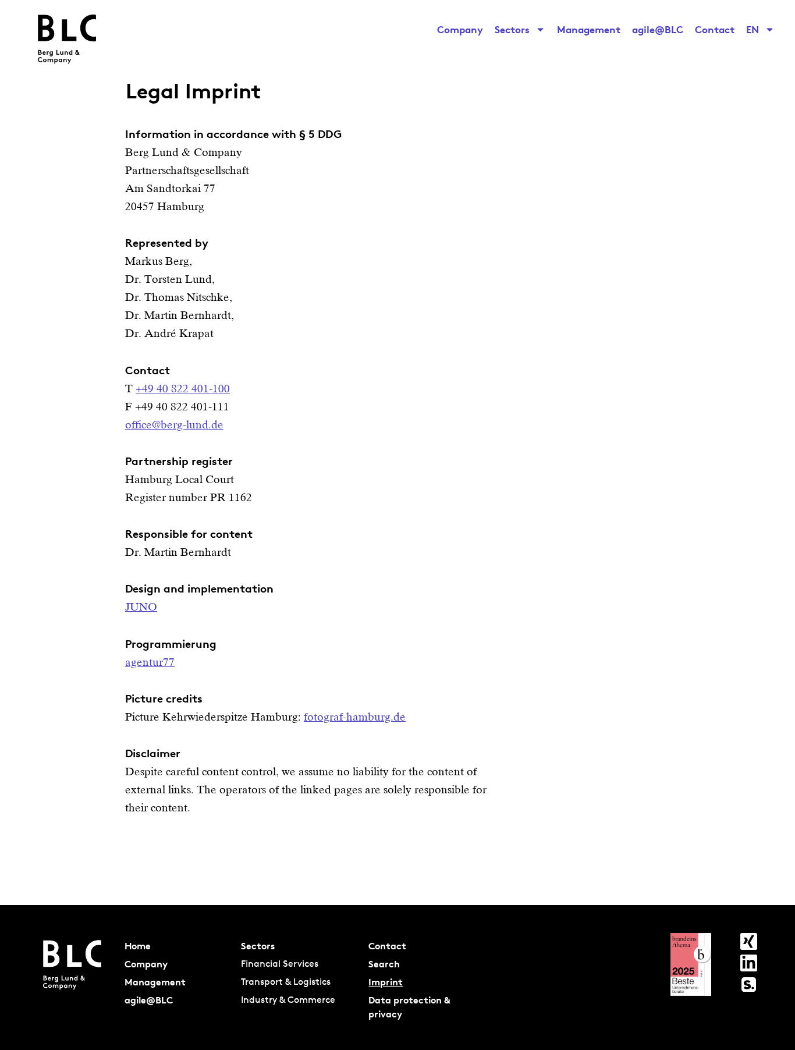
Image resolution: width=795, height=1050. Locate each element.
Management (588, 29)
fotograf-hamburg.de (355, 716)
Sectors (512, 29)
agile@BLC (657, 29)
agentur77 (150, 662)
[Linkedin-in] (748, 963)
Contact (714, 29)
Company (460, 29)
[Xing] (748, 941)
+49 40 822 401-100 (183, 388)
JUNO (141, 606)
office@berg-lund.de (174, 424)
